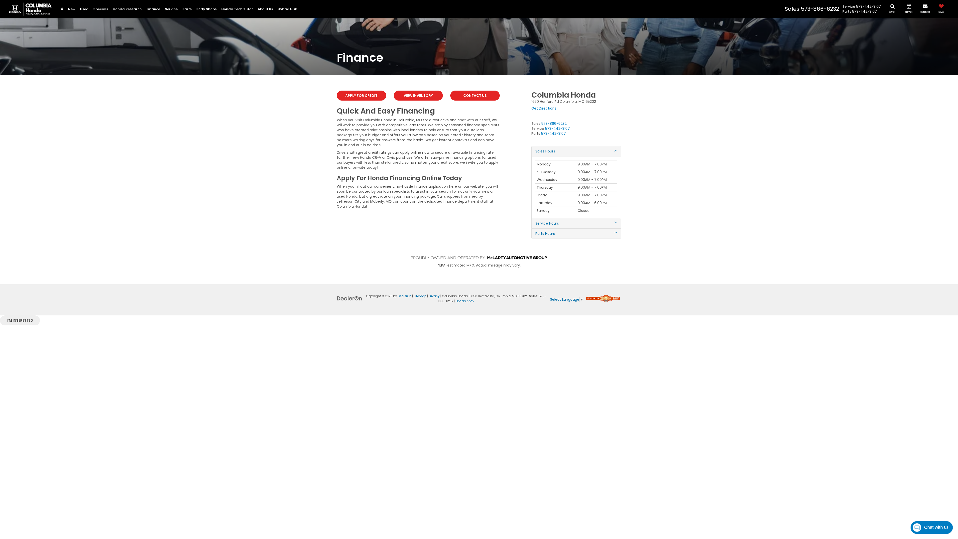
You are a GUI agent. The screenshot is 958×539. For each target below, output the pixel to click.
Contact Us (475, 95)
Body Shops (206, 9)
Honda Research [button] (127, 9)
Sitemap (420, 296)
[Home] (62, 9)
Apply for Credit (361, 95)
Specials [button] (100, 9)
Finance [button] (153, 9)
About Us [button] (265, 9)
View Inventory (418, 95)
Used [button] (84, 9)
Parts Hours (545, 233)
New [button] (71, 9)
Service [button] (171, 9)
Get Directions (543, 108)
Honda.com (465, 301)
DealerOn (404, 296)
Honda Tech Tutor (237, 9)
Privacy (434, 296)
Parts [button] (187, 9)
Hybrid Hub (287, 9)
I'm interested (20, 320)
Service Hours (547, 223)
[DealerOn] (349, 298)
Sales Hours (545, 151)
